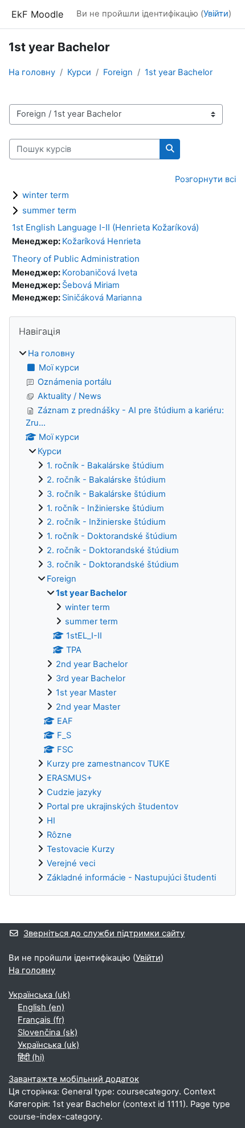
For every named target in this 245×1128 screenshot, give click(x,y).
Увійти (215, 14)
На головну (32, 72)
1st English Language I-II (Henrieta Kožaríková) (105, 227)
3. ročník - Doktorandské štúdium (113, 564)
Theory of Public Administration (76, 258)
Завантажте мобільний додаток (74, 1079)
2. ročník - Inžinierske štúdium (106, 522)
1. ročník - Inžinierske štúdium (105, 508)
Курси (79, 72)
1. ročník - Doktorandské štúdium (112, 536)
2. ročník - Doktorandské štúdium (113, 550)
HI (51, 821)
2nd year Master (88, 707)
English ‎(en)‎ (41, 1007)
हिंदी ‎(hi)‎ (31, 1057)
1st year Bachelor (179, 72)
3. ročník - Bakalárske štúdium (106, 494)
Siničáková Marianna (102, 298)
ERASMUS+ (69, 778)
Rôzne (59, 835)
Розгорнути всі (205, 179)
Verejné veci (71, 863)
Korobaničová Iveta (99, 272)
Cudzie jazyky (74, 792)
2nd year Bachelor (92, 664)
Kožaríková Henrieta (101, 241)
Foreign (118, 72)
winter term (45, 195)
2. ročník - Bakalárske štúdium (106, 480)
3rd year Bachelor (90, 678)
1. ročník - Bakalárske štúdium (105, 465)
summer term (49, 210)
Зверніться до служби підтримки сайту (104, 933)
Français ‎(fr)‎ (41, 1020)
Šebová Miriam (91, 285)
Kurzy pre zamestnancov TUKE (108, 764)
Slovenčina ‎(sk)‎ (47, 1032)
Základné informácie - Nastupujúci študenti (131, 877)
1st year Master (86, 692)
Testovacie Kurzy (81, 849)
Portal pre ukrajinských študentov (112, 806)
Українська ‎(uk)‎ (39, 995)
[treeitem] (122, 616)
